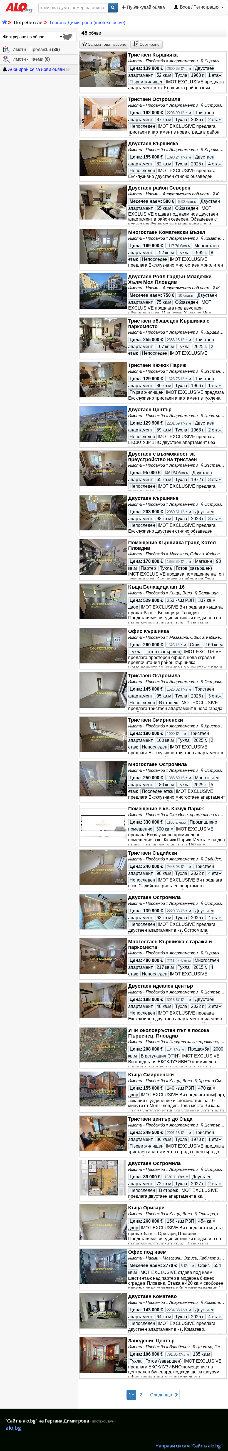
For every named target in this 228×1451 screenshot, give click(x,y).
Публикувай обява (145, 7)
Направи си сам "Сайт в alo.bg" (188, 1446)
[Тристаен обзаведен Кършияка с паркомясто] (103, 335)
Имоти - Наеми (31, 59)
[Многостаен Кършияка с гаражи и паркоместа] (103, 956)
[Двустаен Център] (103, 424)
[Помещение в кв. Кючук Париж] (103, 823)
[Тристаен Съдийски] (103, 867)
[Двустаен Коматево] (103, 1311)
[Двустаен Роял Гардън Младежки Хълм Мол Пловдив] (103, 291)
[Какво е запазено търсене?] (68, 69)
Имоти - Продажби (36, 49)
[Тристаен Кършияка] (103, 69)
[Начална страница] (16, 7)
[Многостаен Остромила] (103, 778)
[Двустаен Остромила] (103, 911)
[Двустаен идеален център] (103, 1000)
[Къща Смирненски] (103, 1089)
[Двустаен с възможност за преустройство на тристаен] (103, 468)
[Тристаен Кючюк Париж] (103, 379)
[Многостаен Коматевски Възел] (103, 246)
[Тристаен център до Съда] (103, 1133)
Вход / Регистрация (200, 7)
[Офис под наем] (103, 1266)
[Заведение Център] (103, 1355)
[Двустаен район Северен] (103, 202)
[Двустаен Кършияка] (103, 158)
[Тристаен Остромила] (103, 113)
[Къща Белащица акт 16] (103, 601)
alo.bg (13, 1427)
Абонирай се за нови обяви (36, 69)
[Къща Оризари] (103, 1222)
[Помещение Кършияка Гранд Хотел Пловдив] (103, 557)
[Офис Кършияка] (103, 645)
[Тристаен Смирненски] (103, 734)
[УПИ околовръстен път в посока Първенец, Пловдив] (103, 1045)
